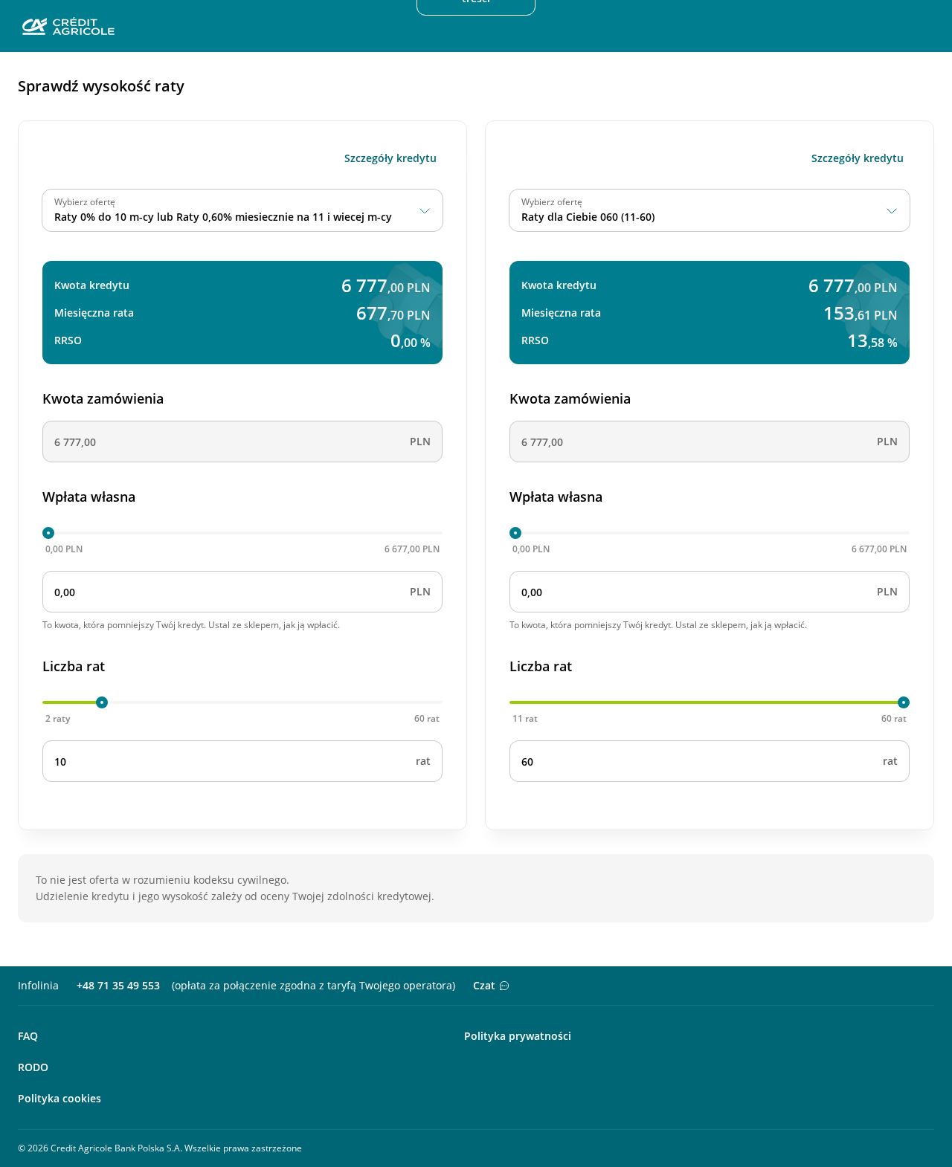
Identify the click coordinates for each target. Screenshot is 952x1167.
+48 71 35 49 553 (118, 985)
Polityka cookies (59, 1098)
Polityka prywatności (517, 1036)
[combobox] (242, 210)
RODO (33, 1067)
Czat (484, 985)
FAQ (28, 1036)
